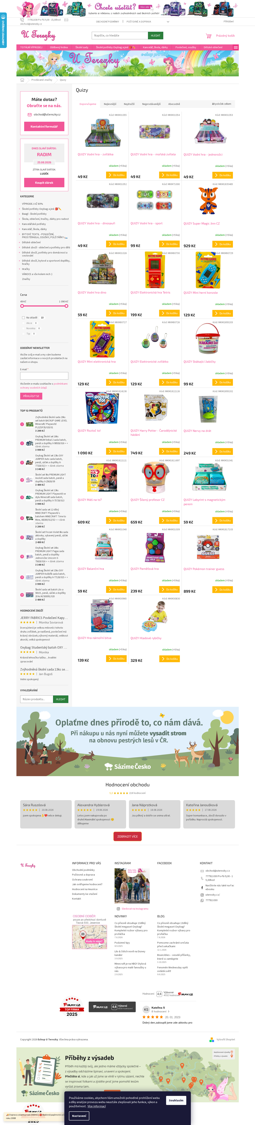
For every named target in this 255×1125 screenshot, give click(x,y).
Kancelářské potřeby (34, 224)
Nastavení (79, 1116)
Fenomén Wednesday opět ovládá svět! (172, 969)
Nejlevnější (110, 104)
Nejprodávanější (151, 104)
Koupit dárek (44, 182)
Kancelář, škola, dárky (34, 229)
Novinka (33, 328)
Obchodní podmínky (107, 21)
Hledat (155, 35)
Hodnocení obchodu (128, 784)
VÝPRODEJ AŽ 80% (32, 204)
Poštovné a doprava (139, 21)
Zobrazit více (127, 836)
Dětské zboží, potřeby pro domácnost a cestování (44, 254)
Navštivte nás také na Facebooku (220, 887)
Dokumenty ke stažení (84, 894)
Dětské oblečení (31, 242)
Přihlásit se (31, 396)
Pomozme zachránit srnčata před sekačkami (173, 944)
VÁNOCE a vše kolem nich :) (37, 274)
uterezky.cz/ (213, 895)
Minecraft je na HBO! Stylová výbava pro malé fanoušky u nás (130, 967)
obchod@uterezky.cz (218, 871)
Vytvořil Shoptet (226, 1039)
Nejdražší (129, 104)
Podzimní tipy (122, 943)
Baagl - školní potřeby (34, 214)
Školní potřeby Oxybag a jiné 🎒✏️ (41, 209)
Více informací (97, 1106)
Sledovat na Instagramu (135, 909)
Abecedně (174, 104)
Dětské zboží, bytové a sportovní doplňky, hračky (46, 262)
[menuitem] (31, 47)
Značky (26, 279)
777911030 (211, 900)
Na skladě (35, 318)
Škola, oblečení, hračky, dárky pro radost (45, 219)
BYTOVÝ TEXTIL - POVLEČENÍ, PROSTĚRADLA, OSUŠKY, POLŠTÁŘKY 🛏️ (45, 235)
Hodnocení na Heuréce (85, 889)
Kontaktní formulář (44, 126)
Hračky (26, 269)
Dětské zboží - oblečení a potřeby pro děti (46, 247)
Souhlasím (176, 1100)
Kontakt (76, 899)
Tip (30, 334)
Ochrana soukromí (82, 880)
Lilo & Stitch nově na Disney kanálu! (130, 953)
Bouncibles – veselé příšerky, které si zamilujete (174, 957)
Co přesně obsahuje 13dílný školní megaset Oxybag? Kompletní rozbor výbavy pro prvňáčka (131, 928)
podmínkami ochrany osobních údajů (44, 385)
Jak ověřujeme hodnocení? (87, 884)
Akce (31, 323)
